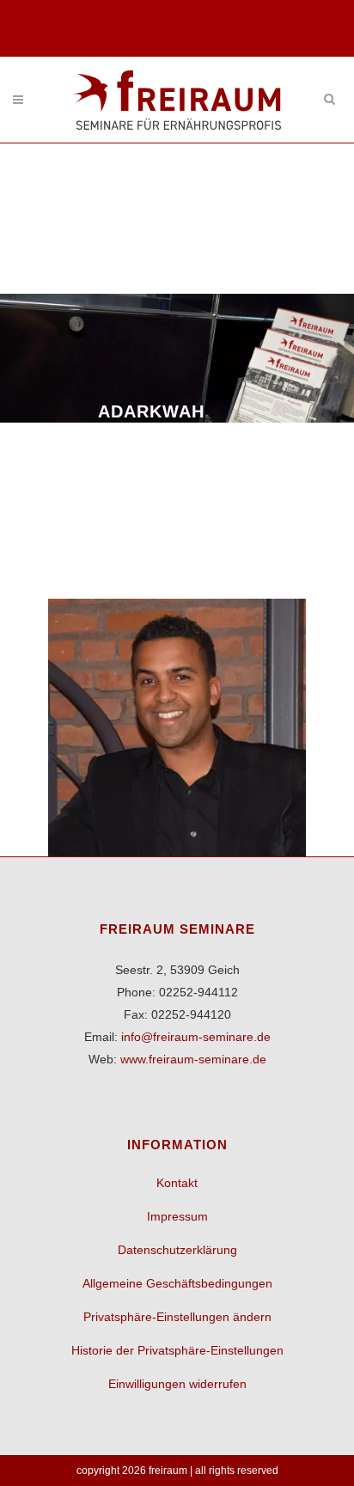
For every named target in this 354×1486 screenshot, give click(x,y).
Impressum (177, 1216)
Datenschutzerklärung (177, 1250)
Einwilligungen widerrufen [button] (177, 1384)
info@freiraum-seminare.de (196, 1037)
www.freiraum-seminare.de (193, 1059)
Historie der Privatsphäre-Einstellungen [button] (177, 1350)
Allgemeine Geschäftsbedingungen (177, 1283)
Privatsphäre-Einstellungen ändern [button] (177, 1317)
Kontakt (177, 1183)
